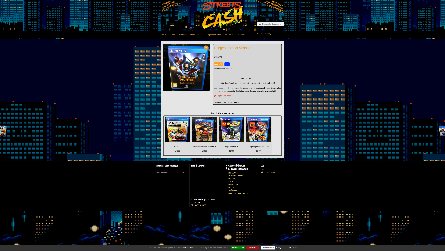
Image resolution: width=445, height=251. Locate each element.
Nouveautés (229, 35)
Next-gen (182, 35)
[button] (206, 48)
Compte (241, 35)
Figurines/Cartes (214, 35)
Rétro (173, 35)
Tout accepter (238, 248)
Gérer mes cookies (268, 172)
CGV (262, 169)
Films (192, 35)
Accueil (164, 35)
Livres (200, 35)
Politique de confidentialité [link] (286, 248)
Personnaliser (268, 248)
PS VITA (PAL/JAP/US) (231, 102)
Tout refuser (253, 248)
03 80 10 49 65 (200, 205)
